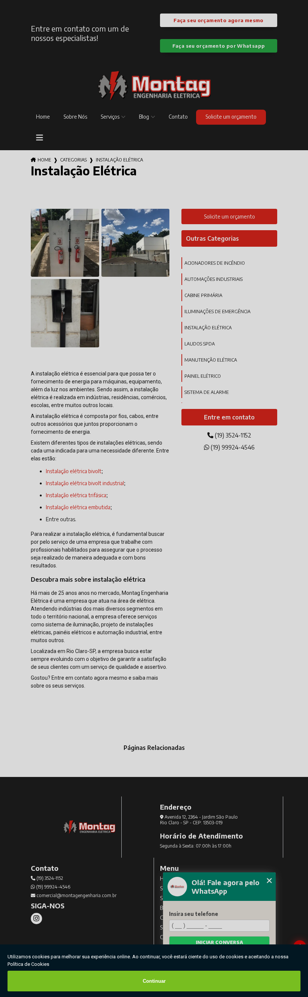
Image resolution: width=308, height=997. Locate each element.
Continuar (154, 981)
